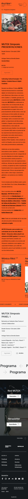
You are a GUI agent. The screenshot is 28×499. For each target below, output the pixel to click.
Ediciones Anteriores (18, 466)
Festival (4, 459)
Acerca (17, 459)
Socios (17, 462)
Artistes (4, 462)
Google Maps (5, 61)
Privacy (3, 491)
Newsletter (5, 475)
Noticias (4, 465)
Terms (7, 491)
